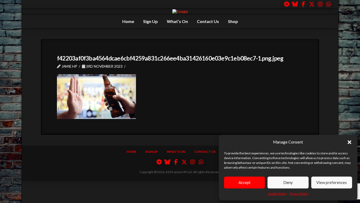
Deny (288, 182)
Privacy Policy (299, 194)
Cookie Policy (277, 194)
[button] (349, 142)
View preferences (331, 182)
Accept (245, 182)
